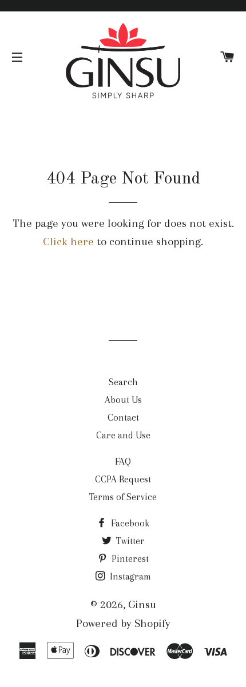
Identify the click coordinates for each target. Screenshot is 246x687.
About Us (123, 399)
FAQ (123, 461)
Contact (123, 417)
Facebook (129, 523)
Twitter (129, 541)
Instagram (129, 576)
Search (123, 382)
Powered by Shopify (123, 623)
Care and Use (123, 435)
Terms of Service (123, 497)
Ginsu (142, 604)
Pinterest (129, 558)
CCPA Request (123, 479)
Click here (68, 241)
